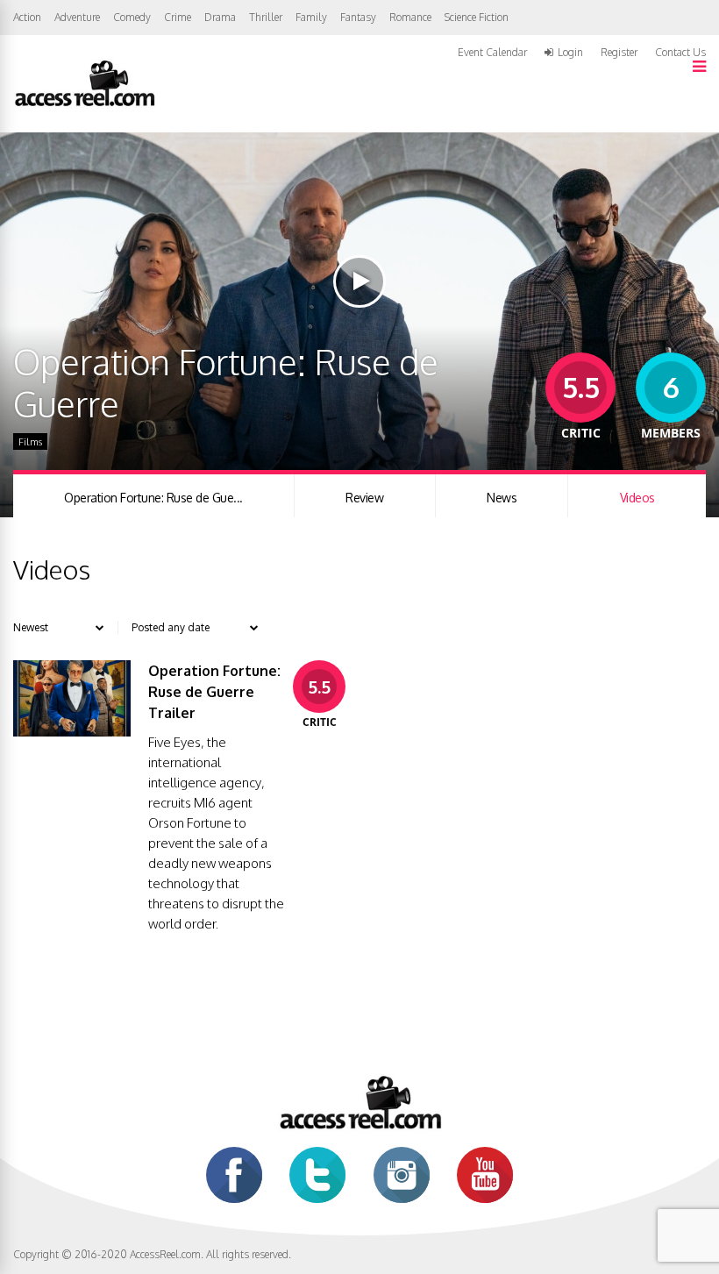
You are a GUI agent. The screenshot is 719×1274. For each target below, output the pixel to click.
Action (27, 17)
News (501, 497)
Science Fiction (477, 17)
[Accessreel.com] (84, 104)
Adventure (77, 17)
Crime (177, 17)
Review (364, 497)
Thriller (265, 17)
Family (311, 17)
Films (30, 442)
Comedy (132, 17)
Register (619, 52)
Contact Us (680, 52)
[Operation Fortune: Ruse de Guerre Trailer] (72, 731)
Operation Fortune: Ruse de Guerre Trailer (214, 692)
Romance (410, 17)
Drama (220, 17)
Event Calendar (492, 52)
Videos (637, 497)
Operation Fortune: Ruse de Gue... (153, 497)
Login (570, 52)
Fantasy (358, 17)
